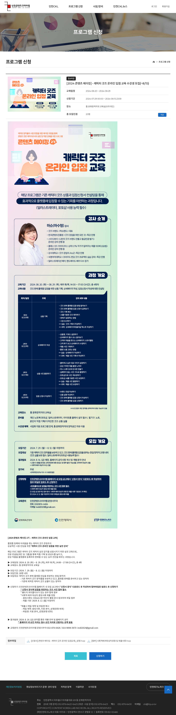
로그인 (154, 6)
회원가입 (166, 6)
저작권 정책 (66, 687)
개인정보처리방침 (14, 687)
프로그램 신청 (76, 6)
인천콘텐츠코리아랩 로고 (17, 6)
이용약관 (80, 687)
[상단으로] (168, 690)
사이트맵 (92, 687)
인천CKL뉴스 (120, 6)
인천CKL (53, 6)
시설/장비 (98, 6)
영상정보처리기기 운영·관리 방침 (41, 687)
